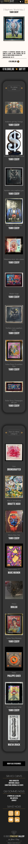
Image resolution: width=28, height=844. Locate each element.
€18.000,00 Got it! (14, 69)
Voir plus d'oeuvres (14, 763)
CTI (19, 842)
